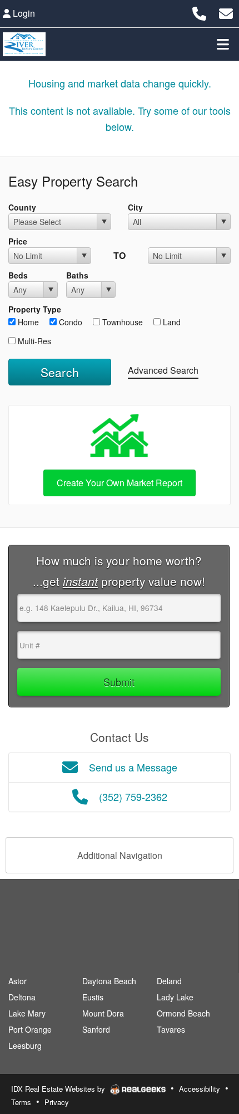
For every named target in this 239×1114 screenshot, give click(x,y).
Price (17, 241)
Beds (18, 275)
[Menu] (223, 44)
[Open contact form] (226, 12)
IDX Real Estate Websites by (59, 1088)
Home (27, 322)
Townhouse (121, 322)
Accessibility (199, 1088)
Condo (69, 322)
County (22, 207)
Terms (21, 1102)
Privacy (56, 1102)
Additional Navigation (119, 855)
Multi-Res (33, 340)
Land (171, 322)
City (135, 207)
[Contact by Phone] (199, 12)
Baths (77, 275)
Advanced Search (163, 370)
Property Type (34, 309)
